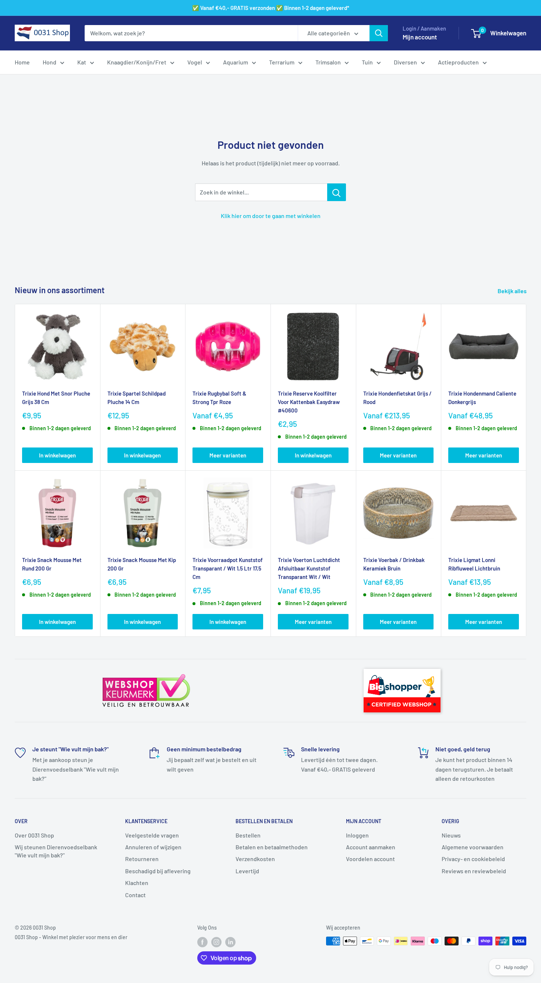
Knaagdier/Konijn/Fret (136, 62)
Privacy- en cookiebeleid (473, 858)
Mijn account (420, 37)
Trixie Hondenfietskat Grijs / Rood (397, 397)
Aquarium (235, 62)
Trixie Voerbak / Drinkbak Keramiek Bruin (394, 564)
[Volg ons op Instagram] (216, 942)
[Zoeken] (378, 33)
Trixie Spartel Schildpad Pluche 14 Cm (136, 397)
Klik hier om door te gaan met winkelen (271, 215)
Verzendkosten (255, 858)
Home (22, 62)
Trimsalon (328, 62)
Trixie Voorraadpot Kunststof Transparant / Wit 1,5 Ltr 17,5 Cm (227, 568)
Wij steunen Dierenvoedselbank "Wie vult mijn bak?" (56, 851)
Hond (49, 62)
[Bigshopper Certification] (402, 665)
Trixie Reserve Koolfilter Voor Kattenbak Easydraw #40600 (309, 402)
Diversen (405, 62)
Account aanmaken (370, 846)
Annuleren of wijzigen (153, 846)
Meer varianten (227, 455)
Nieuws (451, 835)
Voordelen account (370, 858)
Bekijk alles (513, 290)
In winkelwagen (57, 455)
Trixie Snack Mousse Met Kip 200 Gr (141, 564)
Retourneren (142, 858)
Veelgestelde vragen (152, 835)
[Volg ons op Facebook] (202, 942)
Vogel (194, 62)
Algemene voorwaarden (472, 846)
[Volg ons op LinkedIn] (230, 942)
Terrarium (281, 62)
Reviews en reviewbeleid (474, 870)
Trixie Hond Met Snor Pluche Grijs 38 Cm (56, 397)
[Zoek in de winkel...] (336, 192)
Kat (81, 62)
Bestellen (248, 835)
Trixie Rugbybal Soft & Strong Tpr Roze (219, 397)
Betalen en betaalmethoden (272, 846)
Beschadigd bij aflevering (158, 870)
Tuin (367, 62)
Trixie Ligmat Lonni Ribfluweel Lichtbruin (474, 564)
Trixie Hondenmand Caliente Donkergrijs (482, 397)
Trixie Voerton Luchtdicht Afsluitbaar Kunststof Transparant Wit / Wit (309, 568)
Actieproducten (458, 62)
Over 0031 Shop (34, 835)
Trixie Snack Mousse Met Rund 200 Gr (52, 564)
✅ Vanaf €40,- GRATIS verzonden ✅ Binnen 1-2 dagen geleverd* (270, 7)
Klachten (136, 882)
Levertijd (247, 870)
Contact (135, 894)
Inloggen (357, 835)
